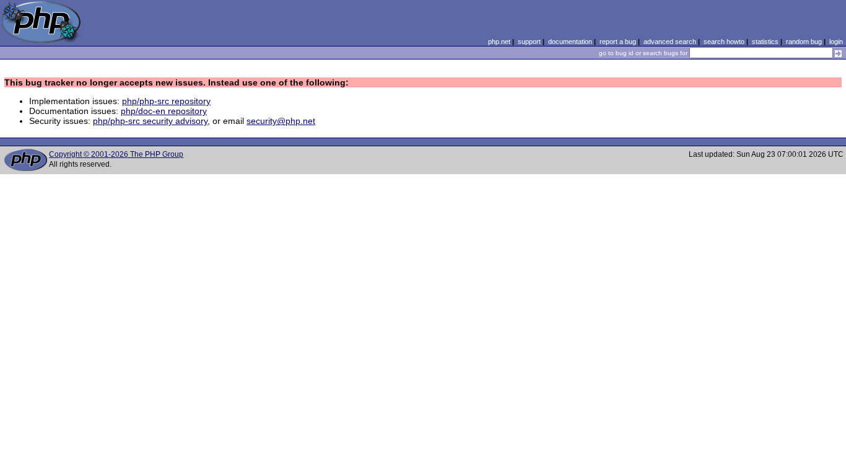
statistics (765, 41)
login (836, 41)
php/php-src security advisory (150, 121)
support (529, 41)
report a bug (618, 41)
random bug (804, 41)
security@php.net (280, 121)
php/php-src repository (166, 101)
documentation (570, 41)
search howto (724, 41)
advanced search (669, 41)
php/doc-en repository (164, 111)
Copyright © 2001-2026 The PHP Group (116, 154)
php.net (499, 41)
